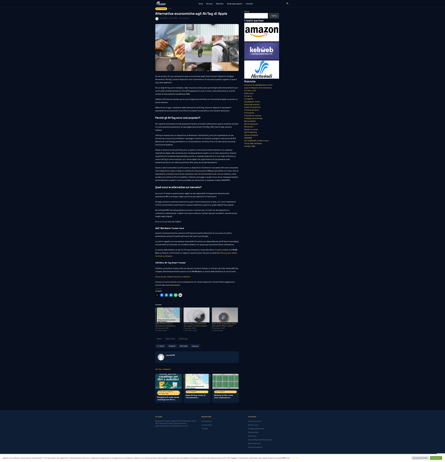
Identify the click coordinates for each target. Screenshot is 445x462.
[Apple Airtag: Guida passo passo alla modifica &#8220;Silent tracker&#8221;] (225, 314)
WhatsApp (183, 346)
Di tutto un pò (250, 90)
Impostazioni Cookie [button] (420, 458)
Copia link (195, 346)
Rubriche (219, 4)
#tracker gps (183, 339)
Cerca (246, 11)
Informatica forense (252, 115)
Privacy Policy (207, 421)
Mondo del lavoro (251, 124)
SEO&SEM (248, 138)
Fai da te (248, 96)
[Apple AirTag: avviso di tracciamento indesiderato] (168, 314)
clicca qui (294, 458)
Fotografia (248, 99)
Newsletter (175, 285)
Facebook (172, 346)
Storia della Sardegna (253, 143)
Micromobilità (250, 121)
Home (201, 4)
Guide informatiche (252, 107)
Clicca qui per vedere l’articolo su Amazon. (172, 277)
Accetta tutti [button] (436, 458)
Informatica (249, 113)
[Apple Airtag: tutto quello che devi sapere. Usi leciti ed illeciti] (197, 314)
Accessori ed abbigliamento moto (258, 85)
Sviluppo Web (249, 146)
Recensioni (248, 127)
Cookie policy (207, 425)
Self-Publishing (250, 132)
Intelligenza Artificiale (253, 118)
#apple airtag (170, 339)
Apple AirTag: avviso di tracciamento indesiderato (195, 397)
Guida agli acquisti (234, 4)
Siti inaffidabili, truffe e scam (256, 141)
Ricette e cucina (251, 129)
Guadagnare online (252, 102)
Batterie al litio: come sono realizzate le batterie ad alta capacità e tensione (225, 398)
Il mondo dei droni (251, 110)
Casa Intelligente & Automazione (165, 392)
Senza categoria (251, 135)
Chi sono (209, 4)
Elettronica (161, 8)
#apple (159, 339)
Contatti (249, 4)
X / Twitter (160, 346)
